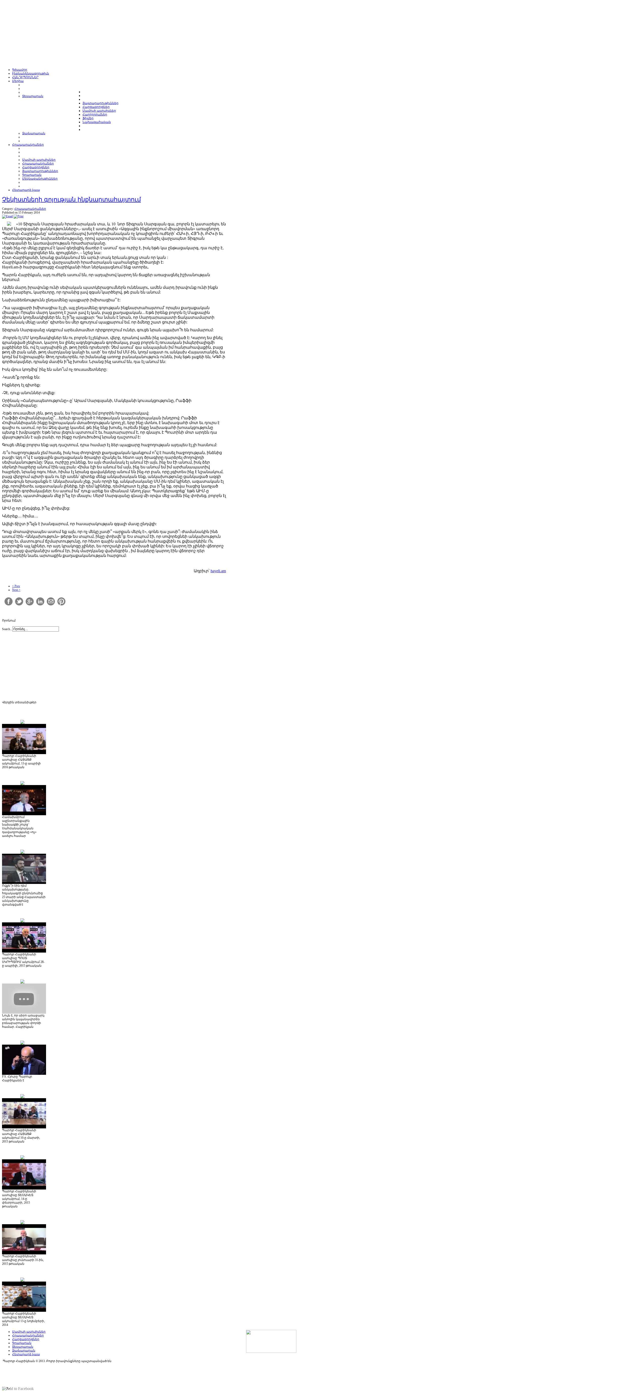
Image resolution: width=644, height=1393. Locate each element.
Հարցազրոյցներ (25, 1339)
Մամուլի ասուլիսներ (29, 1331)
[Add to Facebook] (18, 1388)
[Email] (7, 216)
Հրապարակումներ (30, 209)
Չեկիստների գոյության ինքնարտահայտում (71, 199)
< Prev (16, 586)
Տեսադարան (22, 1346)
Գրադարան (21, 1343)
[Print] (18, 216)
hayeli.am (218, 571)
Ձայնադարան (23, 1350)
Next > (16, 590)
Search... (7, 629)
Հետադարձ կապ (26, 1354)
